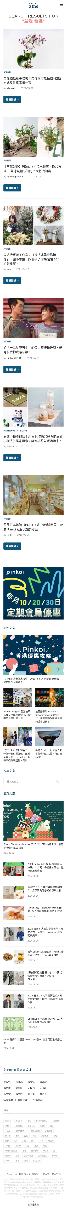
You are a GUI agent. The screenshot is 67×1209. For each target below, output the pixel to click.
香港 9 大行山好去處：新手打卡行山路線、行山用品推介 (48, 753)
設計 (17, 1156)
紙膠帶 (7, 1156)
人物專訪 (7, 249)
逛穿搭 (31, 1081)
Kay (9, 269)
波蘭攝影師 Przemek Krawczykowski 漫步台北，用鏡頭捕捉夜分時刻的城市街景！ (48, 716)
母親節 (18, 1146)
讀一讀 (54, 1156)
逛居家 (7, 1088)
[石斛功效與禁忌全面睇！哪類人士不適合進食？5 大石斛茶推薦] (13, 957)
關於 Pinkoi (24, 1174)
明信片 (50, 1141)
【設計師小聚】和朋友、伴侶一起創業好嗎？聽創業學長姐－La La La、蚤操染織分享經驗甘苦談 (16, 755)
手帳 (17, 1136)
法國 (27, 1146)
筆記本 (45, 1151)
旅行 (33, 1141)
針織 (26, 1161)
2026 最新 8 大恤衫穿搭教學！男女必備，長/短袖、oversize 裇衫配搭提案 (45, 932)
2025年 (8, 1121)
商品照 (42, 1126)
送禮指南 (8, 1100)
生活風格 (7, 72)
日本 (41, 1141)
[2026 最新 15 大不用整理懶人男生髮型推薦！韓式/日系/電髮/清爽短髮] (13, 1001)
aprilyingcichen (15, 176)
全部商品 (38, 1100)
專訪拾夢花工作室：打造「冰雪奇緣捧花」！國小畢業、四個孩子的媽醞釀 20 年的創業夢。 (32, 259)
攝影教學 (44, 1136)
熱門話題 (7, 342)
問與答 (35, 1174)
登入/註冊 (56, 1174)
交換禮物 (56, 1121)
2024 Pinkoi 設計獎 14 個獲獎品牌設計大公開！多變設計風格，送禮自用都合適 (45, 867)
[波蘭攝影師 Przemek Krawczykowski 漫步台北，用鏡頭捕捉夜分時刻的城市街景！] (49, 697)
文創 (24, 1141)
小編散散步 (20, 1131)
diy (29, 1121)
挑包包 (7, 1081)
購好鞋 (43, 1081)
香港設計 (36, 1161)
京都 (7, 1126)
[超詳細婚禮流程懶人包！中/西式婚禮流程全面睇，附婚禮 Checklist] (13, 978)
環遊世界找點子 (11, 1151)
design (19, 1121)
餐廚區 (19, 1088)
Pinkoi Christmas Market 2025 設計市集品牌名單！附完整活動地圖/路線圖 (33, 846)
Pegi (9, 534)
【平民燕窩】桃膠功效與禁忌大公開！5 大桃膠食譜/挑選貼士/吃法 (45, 910)
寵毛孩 (43, 1094)
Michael (11, 88)
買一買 (7, 1161)
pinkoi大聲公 (41, 1121)
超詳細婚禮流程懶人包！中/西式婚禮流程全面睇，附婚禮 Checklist (44, 975)
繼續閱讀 (11, 99)
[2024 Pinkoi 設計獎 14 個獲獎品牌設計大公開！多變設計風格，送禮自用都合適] (13, 869)
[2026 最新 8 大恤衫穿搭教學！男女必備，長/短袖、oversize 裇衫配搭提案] (13, 934)
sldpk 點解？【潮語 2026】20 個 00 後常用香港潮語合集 (32, 1041)
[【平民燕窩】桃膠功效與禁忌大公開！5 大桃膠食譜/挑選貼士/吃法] (13, 913)
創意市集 (31, 1126)
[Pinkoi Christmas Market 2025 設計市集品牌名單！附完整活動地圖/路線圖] (33, 821)
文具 (15, 1141)
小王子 (7, 1131)
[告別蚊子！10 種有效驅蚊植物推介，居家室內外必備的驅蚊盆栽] (13, 892)
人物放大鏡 (18, 1126)
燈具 (36, 1146)
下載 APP (45, 1174)
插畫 (26, 1136)
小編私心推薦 (34, 1131)
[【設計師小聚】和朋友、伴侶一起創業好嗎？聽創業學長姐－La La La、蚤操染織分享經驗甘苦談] (17, 736)
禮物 (24, 1151)
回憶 (51, 1126)
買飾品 (19, 1081)
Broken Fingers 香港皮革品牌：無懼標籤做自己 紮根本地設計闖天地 (17, 715)
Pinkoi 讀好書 (14, 358)
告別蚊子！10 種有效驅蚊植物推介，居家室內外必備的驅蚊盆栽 (44, 889)
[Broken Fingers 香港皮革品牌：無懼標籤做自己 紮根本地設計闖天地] (17, 697)
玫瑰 (45, 1146)
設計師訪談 (28, 1156)
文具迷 (31, 1088)
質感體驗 (7, 161)
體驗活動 (22, 1100)
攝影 (34, 1136)
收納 (55, 1136)
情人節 (7, 1136)
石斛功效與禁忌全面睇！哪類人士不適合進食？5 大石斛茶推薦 (45, 953)
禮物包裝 (34, 1151)
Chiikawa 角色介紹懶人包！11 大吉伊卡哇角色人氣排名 (45, 1020)
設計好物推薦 (9, 431)
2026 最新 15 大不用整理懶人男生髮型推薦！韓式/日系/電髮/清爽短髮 (45, 999)
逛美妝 (19, 1094)
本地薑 (7, 1146)
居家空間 (48, 1131)
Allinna (10, 446)
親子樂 (31, 1094)
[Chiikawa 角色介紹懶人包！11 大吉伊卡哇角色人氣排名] (13, 1024)
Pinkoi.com (12, 1174)
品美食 (7, 1094)
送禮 (17, 1161)
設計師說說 (42, 1156)
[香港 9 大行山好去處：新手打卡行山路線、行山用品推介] (49, 736)
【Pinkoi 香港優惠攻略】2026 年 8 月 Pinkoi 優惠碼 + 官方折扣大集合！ (32, 680)
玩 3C (43, 1088)
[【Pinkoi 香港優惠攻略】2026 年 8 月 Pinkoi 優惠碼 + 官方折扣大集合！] (33, 655)
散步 (7, 1141)
